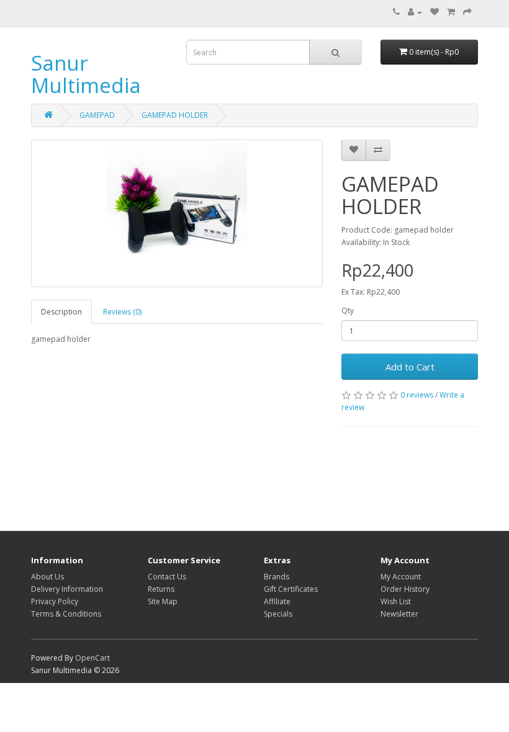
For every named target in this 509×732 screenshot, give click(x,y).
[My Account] (415, 12)
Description (61, 311)
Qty (347, 310)
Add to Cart (410, 366)
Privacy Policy (54, 601)
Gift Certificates (291, 589)
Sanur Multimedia (86, 74)
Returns (161, 589)
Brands (276, 576)
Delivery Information (67, 589)
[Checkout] (467, 12)
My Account (401, 576)
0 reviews (416, 395)
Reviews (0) (122, 311)
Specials (278, 614)
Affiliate (277, 601)
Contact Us (167, 576)
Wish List (396, 601)
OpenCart (92, 658)
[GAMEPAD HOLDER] (177, 213)
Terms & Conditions (66, 614)
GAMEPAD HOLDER (175, 115)
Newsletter (399, 614)
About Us (47, 576)
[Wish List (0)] (434, 12)
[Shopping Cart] (451, 12)
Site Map (163, 601)
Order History (405, 589)
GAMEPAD (97, 115)
